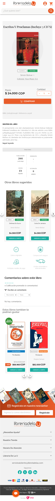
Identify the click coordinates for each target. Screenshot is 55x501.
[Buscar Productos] (51, 10)
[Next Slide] (53, 214)
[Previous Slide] (2, 214)
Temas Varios (27, 149)
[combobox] (27, 11)
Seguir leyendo (8, 143)
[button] (27, 49)
